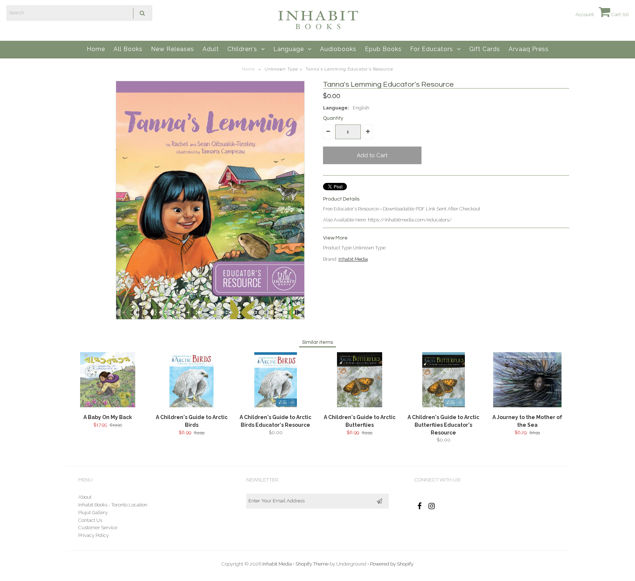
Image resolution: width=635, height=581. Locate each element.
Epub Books (383, 49)
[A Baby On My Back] (107, 405)
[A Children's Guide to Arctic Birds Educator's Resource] (275, 405)
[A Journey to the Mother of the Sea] (527, 405)
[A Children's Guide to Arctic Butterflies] (359, 405)
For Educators (431, 49)
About (85, 497)
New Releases (172, 49)
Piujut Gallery (93, 512)
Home (96, 49)
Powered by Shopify (391, 564)
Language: (336, 108)
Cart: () (619, 14)
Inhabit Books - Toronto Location (112, 505)
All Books (128, 49)
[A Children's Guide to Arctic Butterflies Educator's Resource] (443, 405)
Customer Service (97, 527)
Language (288, 49)
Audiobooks (338, 49)
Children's (242, 49)
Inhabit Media (353, 259)
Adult (210, 49)
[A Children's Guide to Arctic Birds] (191, 405)
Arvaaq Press (529, 49)
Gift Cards (484, 49)
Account (584, 14)
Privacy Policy (93, 535)
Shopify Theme (312, 564)
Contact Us (90, 520)
